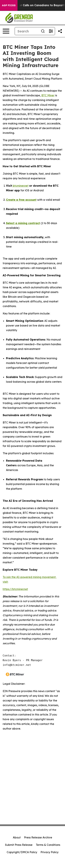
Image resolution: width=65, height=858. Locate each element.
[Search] (43, 31)
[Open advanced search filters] (51, 31)
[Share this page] (60, 31)
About (17, 837)
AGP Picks (9, 5)
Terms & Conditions (48, 844)
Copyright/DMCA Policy (22, 852)
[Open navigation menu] (6, 31)
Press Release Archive (38, 837)
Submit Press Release (18, 844)
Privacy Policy (49, 852)
